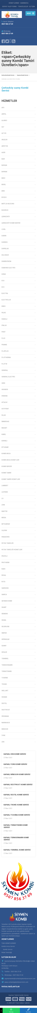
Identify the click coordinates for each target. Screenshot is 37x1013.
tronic (4, 684)
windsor (5, 729)
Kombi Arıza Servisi (8, 946)
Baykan (4, 165)
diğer (4, 274)
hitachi (4, 402)
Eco (3, 287)
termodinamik (7, 665)
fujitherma (6, 357)
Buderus (5, 210)
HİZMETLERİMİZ (14, 3)
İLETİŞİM (32, 6)
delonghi (5, 255)
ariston (5, 146)
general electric (8, 377)
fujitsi (4, 364)
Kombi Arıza (6, 453)
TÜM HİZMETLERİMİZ (9, 943)
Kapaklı (4, 441)
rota (3, 581)
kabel (4, 434)
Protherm (5, 562)
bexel (4, 184)
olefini (4, 530)
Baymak (4, 171)
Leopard (5, 492)
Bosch (4, 197)
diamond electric (8, 268)
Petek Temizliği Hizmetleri (12, 549)
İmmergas (5, 421)
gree (3, 383)
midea (4, 517)
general (5, 370)
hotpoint (5, 409)
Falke (4, 312)
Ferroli (4, 319)
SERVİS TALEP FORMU (9, 6)
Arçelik (4, 139)
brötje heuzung (8, 204)
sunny (4, 646)
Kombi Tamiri (6, 473)
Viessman (5, 716)
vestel (4, 703)
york (3, 735)
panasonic (6, 537)
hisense (5, 396)
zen (3, 742)
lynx (3, 505)
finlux (4, 325)
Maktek (4, 511)
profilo (5, 556)
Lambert (5, 485)
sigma (4, 620)
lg (2, 498)
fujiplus (5, 351)
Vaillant (5, 690)
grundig (5, 389)
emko (4, 306)
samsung (5, 588)
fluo (3, 338)
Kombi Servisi (7, 466)
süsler (4, 652)
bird (3, 191)
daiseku (5, 242)
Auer (3, 152)
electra (5, 293)
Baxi (3, 159)
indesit (4, 428)
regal (4, 575)
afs (3, 107)
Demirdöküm (6, 261)
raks (3, 569)
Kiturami (5, 447)
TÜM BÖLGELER (23, 6)
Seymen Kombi (7, 601)
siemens (5, 614)
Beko (3, 178)
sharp (4, 607)
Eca (3, 280)
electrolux (6, 300)
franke (4, 345)
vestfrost (6, 710)
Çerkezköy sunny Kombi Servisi (15, 89)
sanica (4, 594)
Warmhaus (6, 722)
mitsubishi (6, 524)
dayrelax (5, 248)
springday (5, 639)
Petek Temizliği (7, 543)
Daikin (4, 236)
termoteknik (7, 671)
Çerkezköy (6, 216)
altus (4, 133)
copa (3, 229)
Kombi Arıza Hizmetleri (10, 460)
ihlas (4, 415)
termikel (5, 658)
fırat (4, 332)
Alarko (4, 120)
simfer (4, 633)
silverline (5, 626)
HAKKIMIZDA (24, 3)
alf (3, 127)
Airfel (4, 114)
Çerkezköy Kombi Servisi (11, 223)
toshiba (5, 678)
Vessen (4, 697)
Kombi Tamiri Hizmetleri (11, 479)
